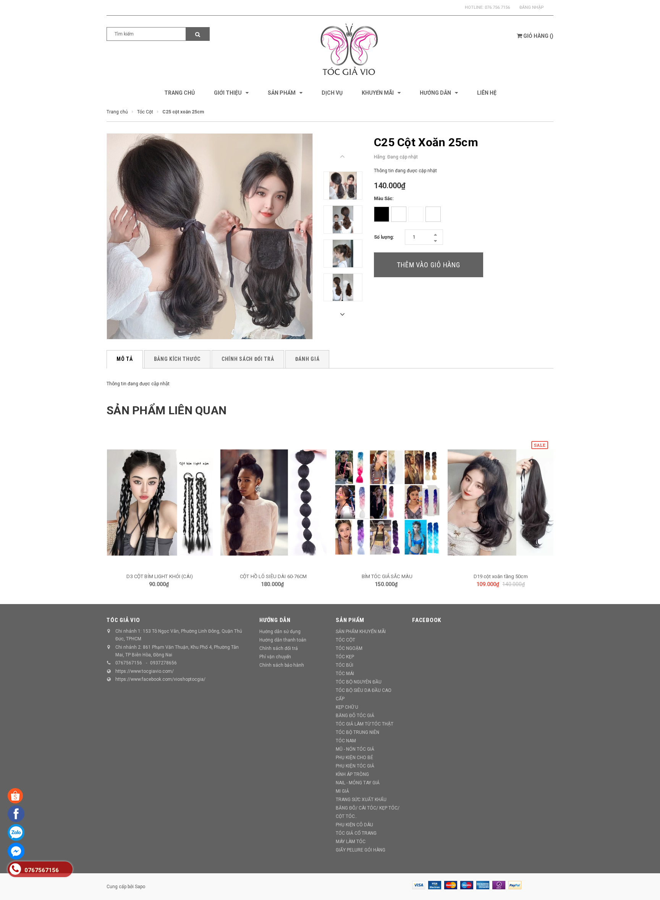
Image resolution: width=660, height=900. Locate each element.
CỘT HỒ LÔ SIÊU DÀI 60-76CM (273, 576)
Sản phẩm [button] (350, 620)
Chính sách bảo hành (281, 665)
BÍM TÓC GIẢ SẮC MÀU (387, 576)
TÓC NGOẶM (349, 648)
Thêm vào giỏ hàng (428, 265)
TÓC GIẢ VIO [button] (123, 620)
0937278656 (163, 663)
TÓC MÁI (345, 673)
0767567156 (128, 663)
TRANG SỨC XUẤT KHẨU (361, 799)
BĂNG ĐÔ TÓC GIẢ (355, 715)
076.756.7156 (497, 7)
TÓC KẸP (345, 656)
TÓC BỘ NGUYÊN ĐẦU (359, 682)
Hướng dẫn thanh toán (282, 640)
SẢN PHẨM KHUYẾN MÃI (361, 631)
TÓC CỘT (345, 640)
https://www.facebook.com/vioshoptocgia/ (160, 679)
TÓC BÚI (344, 665)
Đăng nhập (531, 7)
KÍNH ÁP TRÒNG (352, 774)
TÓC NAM (346, 740)
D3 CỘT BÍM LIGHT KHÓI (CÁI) (159, 576)
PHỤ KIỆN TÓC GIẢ (355, 766)
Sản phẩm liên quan (166, 410)
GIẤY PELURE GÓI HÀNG (360, 850)
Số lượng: (384, 237)
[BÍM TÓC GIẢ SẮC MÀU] (387, 502)
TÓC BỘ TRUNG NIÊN (357, 732)
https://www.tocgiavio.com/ (144, 671)
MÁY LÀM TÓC (351, 841)
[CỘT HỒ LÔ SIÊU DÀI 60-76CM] (273, 502)
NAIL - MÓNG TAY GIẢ (358, 782)
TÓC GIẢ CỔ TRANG (356, 833)
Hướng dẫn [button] (275, 620)
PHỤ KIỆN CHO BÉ (354, 757)
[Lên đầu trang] (646, 884)
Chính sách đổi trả (278, 648)
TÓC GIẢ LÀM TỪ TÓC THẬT (364, 724)
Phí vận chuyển (275, 656)
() (538, 36)
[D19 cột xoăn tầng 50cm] (501, 502)
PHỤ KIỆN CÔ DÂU (354, 824)
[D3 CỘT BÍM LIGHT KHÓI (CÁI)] (160, 502)
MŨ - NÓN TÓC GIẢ (355, 749)
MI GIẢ (342, 791)
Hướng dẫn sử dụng (280, 631)
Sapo (140, 886)
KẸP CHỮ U (347, 707)
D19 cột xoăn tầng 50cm (501, 576)
